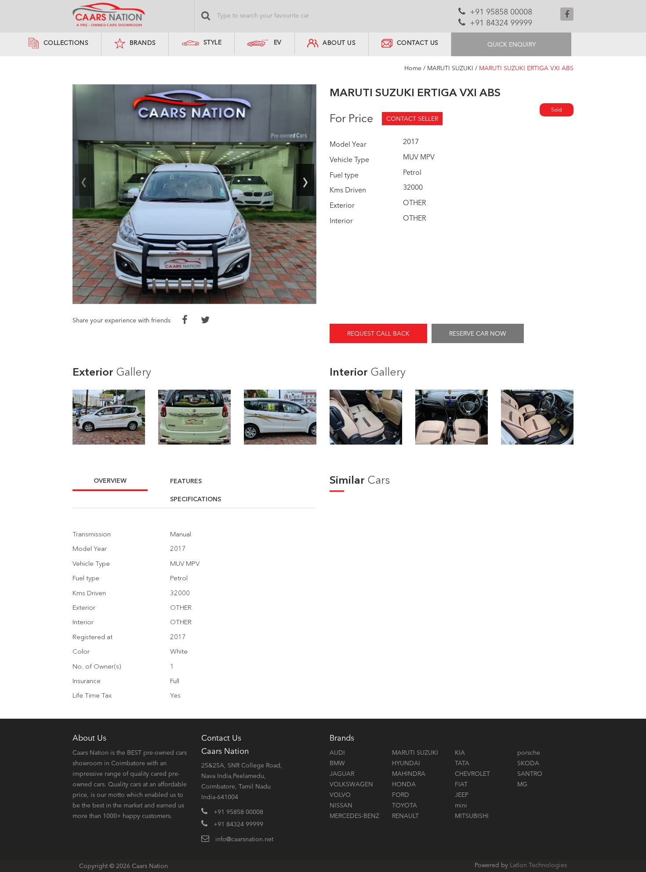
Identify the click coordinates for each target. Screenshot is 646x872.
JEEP (461, 795)
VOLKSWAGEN (351, 784)
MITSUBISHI (472, 816)
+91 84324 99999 (501, 23)
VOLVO (340, 795)
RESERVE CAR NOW (477, 333)
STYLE (212, 42)
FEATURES (186, 481)
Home (412, 68)
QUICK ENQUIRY (511, 44)
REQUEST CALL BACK (378, 333)
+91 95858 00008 (501, 12)
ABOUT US (339, 43)
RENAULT (405, 816)
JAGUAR (342, 774)
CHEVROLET (472, 774)
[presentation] (84, 180)
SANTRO (529, 774)
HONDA (404, 784)
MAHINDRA (408, 774)
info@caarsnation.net (244, 839)
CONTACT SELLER (412, 119)
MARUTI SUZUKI (450, 68)
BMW (337, 763)
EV (278, 42)
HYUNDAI (406, 763)
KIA (460, 752)
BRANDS (143, 43)
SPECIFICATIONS (195, 499)
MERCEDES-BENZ (354, 816)
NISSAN (341, 805)
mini (461, 805)
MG (522, 784)
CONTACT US (418, 43)
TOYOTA (404, 805)
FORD (400, 795)
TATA (462, 763)
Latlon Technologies (538, 865)
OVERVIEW (110, 481)
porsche (528, 752)
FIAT (461, 784)
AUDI (337, 752)
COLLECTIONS (66, 43)
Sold (556, 109)
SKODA (528, 763)
